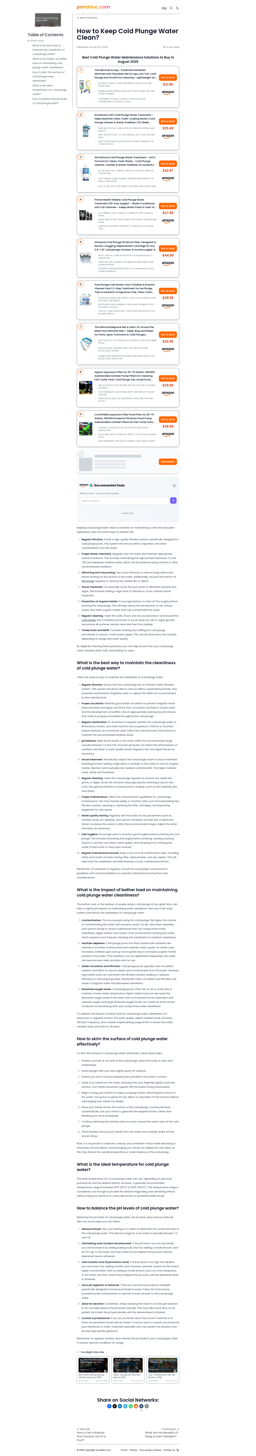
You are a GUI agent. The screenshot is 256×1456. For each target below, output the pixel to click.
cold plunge (89, 620)
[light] (177, 8)
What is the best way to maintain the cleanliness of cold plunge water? (49, 50)
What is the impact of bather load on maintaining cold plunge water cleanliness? (50, 63)
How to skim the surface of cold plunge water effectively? (49, 76)
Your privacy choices (150, 1450)
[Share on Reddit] (136, 1406)
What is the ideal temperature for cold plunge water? (50, 90)
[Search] (171, 8)
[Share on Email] (147, 1406)
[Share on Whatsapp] (131, 1406)
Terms (124, 1450)
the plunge (88, 581)
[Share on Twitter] (115, 1406)
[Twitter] (177, 1450)
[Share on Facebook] (109, 1406)
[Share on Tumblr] (141, 1406)
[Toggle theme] (174, 485)
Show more (37, 40)
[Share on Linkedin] (120, 1406)
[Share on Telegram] (125, 1406)
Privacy (133, 1450)
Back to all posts (88, 17)
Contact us (169, 1450)
